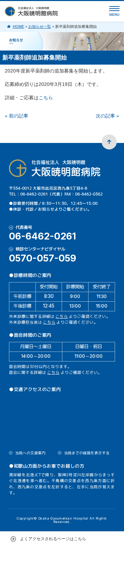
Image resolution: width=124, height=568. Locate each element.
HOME (18, 26)
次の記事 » (107, 116)
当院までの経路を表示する (87, 452)
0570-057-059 (42, 258)
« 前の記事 (16, 116)
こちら (46, 97)
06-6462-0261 (42, 236)
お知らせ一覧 (39, 26)
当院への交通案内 (30, 452)
